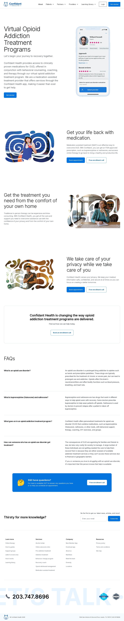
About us (68, 551)
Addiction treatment (42, 555)
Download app (70, 547)
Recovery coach (41, 562)
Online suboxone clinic (43, 547)
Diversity (68, 562)
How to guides (10, 547)
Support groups (10, 551)
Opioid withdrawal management (46, 566)
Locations (69, 566)
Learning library (10, 562)
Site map (99, 551)
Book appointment (76, 160)
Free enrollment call (96, 160)
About (40, 4)
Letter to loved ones (11, 555)
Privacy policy (100, 543)
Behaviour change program (44, 558)
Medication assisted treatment (45, 570)
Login (103, 4)
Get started (114, 4)
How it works (9, 558)
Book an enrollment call (62, 333)
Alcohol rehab (40, 543)
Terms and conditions (103, 547)
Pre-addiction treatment (43, 551)
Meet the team (70, 558)
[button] (50, 4)
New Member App (72, 543)
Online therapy (10, 543)
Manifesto (69, 555)
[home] (13, 4)
